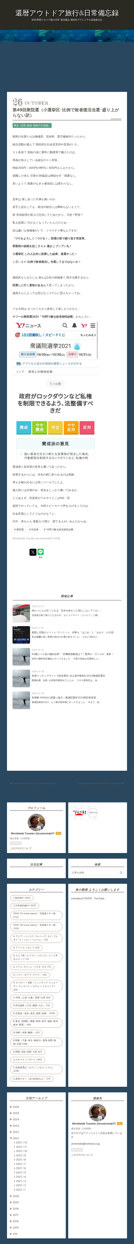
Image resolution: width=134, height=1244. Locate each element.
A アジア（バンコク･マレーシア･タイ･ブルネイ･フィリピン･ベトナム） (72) (35, 938)
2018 (16, 1208)
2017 (15, 1214)
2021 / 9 (21, 1155)
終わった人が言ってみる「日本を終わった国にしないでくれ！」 (67, 610)
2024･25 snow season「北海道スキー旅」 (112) (35, 915)
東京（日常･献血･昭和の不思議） (32, 125)
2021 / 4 (21, 1176)
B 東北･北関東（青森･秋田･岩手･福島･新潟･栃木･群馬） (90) (36, 1023)
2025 (16, 1113)
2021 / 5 (21, 1172)
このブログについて (21, 848)
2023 (16, 1125)
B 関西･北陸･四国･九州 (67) (27, 1051)
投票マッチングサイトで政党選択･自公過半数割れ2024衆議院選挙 (68, 675)
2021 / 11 (21, 1146)
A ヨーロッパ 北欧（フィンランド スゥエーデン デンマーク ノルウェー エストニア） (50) (35, 986)
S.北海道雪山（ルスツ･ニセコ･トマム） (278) (33, 1069)
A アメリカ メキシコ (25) (26, 947)
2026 (16, 1106)
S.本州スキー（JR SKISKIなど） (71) (31, 1079)
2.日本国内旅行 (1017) (24, 905)
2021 (16, 1138)
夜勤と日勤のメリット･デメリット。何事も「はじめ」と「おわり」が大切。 (74, 632)
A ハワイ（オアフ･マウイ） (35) (30, 974)
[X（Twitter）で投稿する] (32, 552)
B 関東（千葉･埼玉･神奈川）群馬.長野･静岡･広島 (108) (34, 1042)
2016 (16, 1221)
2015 (16, 1227)
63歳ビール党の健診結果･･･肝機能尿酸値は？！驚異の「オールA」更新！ (73, 653)
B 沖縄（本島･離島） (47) (26, 1032)
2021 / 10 (21, 1150)
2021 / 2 (21, 1185)
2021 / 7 (21, 1163)
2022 (16, 1131)
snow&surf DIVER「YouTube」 (89, 898)
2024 (16, 1119)
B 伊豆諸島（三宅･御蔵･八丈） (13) (31, 1005)
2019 (16, 1202)
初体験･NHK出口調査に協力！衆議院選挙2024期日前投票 (64, 697)
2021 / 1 (20, 1189)
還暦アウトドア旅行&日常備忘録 (67, 13)
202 (15, 1233)
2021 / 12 (21, 1142)
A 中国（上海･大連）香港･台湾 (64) (31, 997)
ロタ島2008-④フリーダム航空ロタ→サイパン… (101, 789)
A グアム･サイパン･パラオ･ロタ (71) (32, 967)
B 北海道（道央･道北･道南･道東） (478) (34, 1013)
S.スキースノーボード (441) (27, 1059)
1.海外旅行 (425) (22, 898)
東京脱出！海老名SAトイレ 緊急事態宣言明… (32, 789)
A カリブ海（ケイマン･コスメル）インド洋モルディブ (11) (35, 957)
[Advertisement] (67, 56)
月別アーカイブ (36, 1098)
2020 (16, 1196)
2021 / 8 (21, 1159)
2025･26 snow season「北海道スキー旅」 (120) (35, 927)
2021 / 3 (21, 1181)
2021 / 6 (21, 1168)
